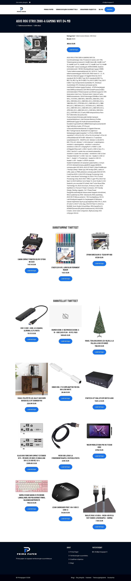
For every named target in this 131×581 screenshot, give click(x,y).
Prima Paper (48, 9)
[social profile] (29, 2)
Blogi (101, 9)
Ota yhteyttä (80, 578)
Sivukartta (110, 578)
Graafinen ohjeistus (88, 9)
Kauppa (109, 9)
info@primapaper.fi (108, 2)
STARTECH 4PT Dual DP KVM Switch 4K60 (99, 398)
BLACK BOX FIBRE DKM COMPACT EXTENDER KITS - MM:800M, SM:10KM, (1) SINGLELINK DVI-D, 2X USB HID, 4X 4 (31, 458)
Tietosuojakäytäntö (99, 578)
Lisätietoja (73, 50)
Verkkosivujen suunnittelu (67, 9)
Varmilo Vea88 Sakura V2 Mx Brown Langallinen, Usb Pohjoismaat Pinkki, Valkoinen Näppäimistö (31, 497)
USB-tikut (37, 26)
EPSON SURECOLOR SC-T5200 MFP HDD (99, 254)
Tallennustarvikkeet (25, 26)
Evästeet (88, 578)
